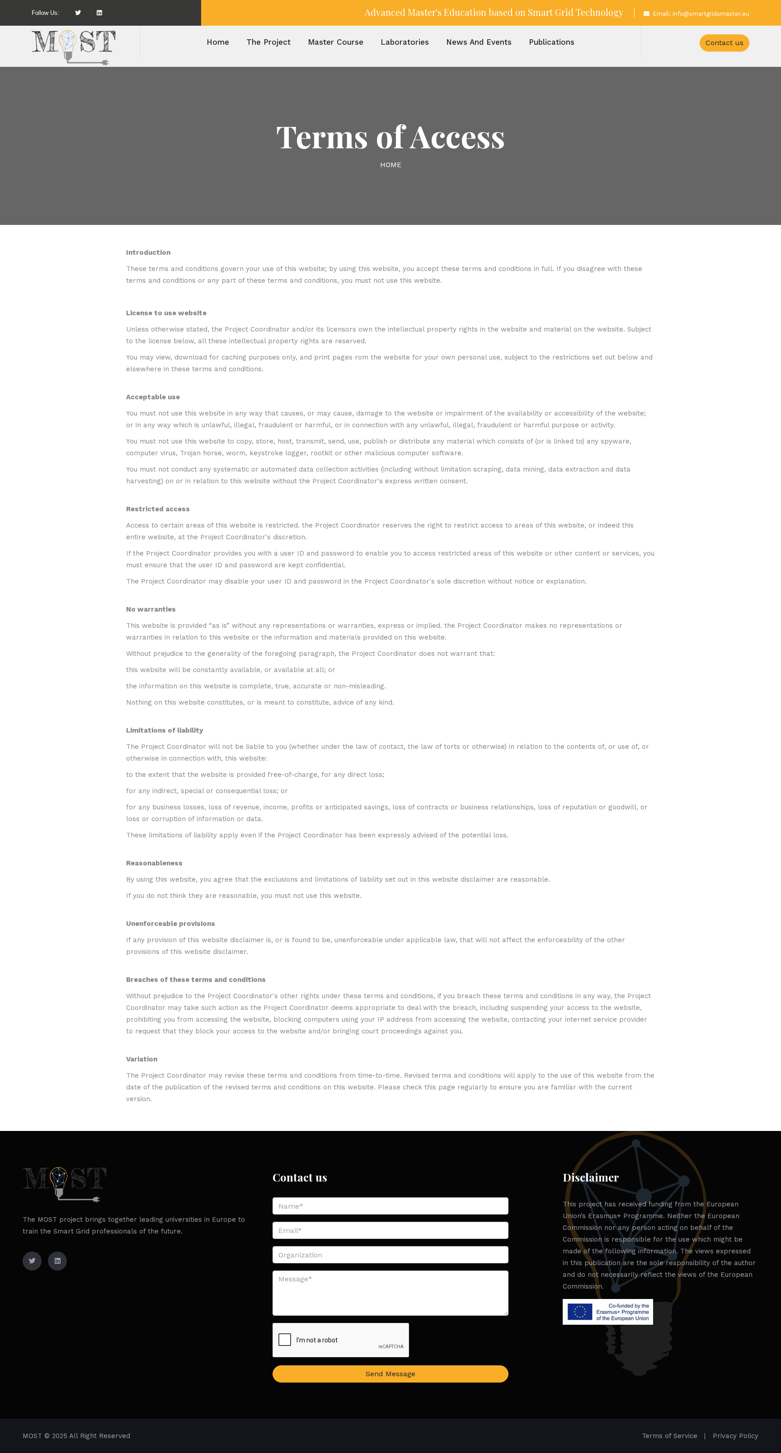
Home (218, 42)
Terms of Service (669, 1436)
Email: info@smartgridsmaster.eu (701, 13)
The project (268, 42)
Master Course (335, 42)
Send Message (390, 1373)
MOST (32, 1436)
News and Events (479, 42)
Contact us (724, 42)
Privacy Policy (735, 1436)
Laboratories (405, 42)
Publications (551, 42)
